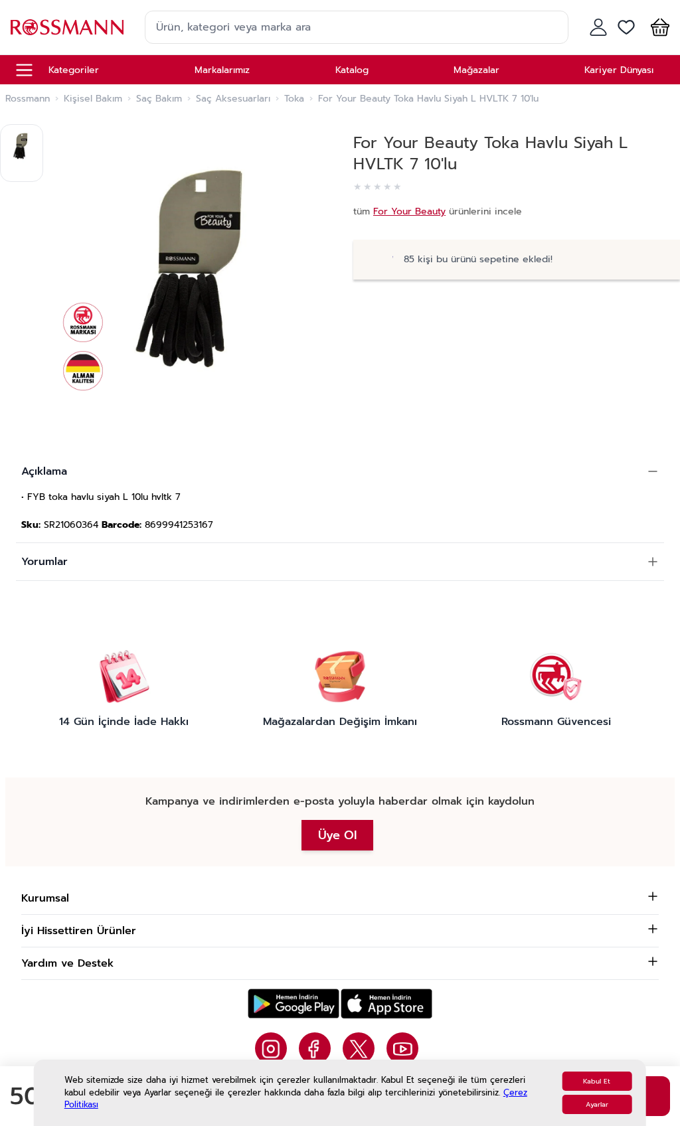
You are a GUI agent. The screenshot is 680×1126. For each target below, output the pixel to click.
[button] (657, 27)
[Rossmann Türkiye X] (359, 1048)
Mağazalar (476, 70)
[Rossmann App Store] (386, 1003)
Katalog (352, 70)
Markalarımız (222, 70)
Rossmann (27, 99)
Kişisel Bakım (93, 99)
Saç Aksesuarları (233, 99)
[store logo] (67, 27)
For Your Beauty (409, 211)
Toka (294, 99)
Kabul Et (596, 1081)
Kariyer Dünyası (618, 70)
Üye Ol (337, 835)
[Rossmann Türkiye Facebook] (315, 1048)
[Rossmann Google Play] (293, 1003)
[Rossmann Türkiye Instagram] (271, 1048)
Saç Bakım (159, 99)
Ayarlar (597, 1104)
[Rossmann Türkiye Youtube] (402, 1048)
